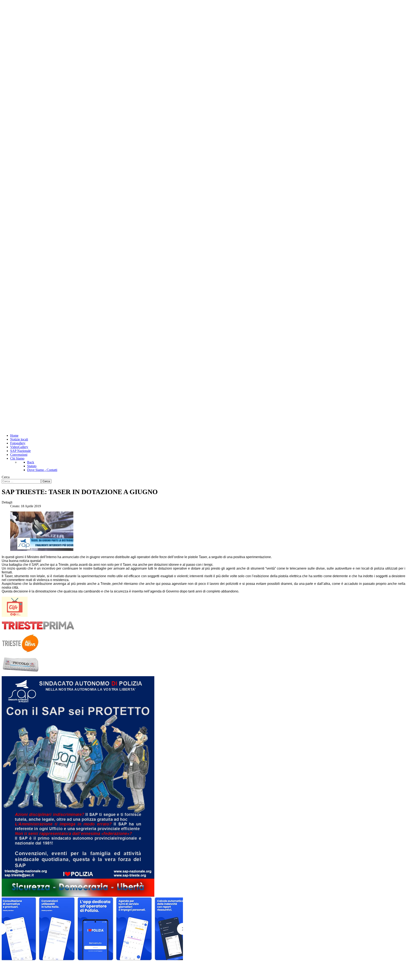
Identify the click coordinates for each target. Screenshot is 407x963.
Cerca (6, 477)
